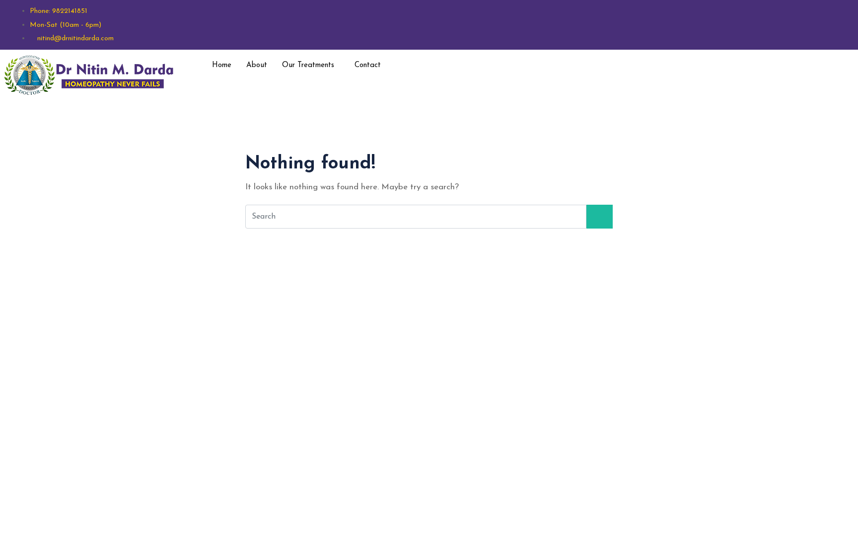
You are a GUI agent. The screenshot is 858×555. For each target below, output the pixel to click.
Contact (368, 65)
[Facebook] (729, 64)
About (256, 65)
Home (221, 65)
